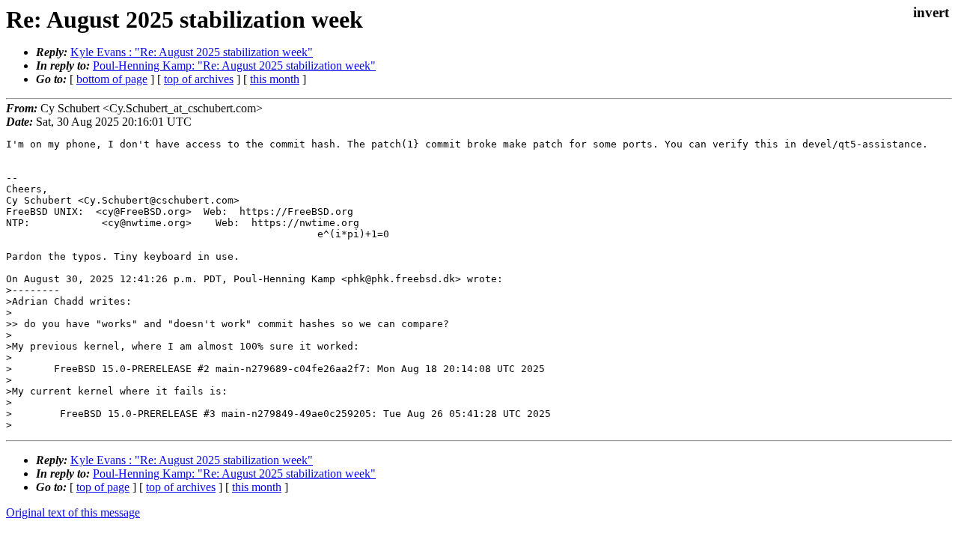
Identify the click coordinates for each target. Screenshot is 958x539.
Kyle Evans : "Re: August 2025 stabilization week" (191, 52)
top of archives (199, 79)
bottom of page (111, 79)
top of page (102, 487)
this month (274, 79)
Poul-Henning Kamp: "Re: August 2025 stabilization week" (234, 65)
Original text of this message (73, 512)
